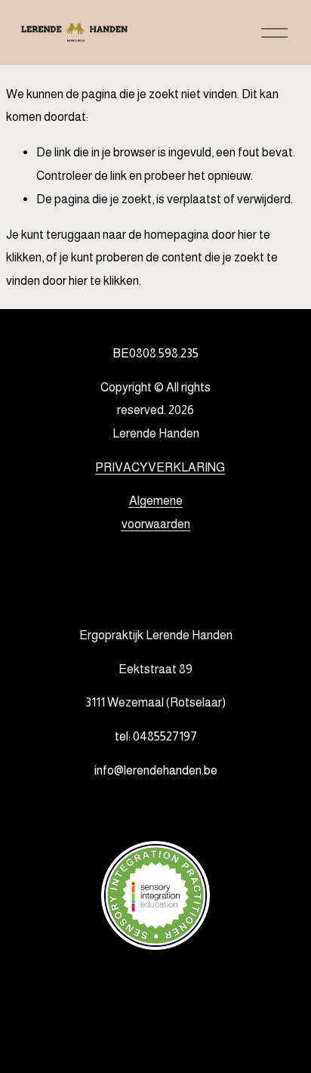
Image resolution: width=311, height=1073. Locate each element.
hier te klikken (104, 280)
